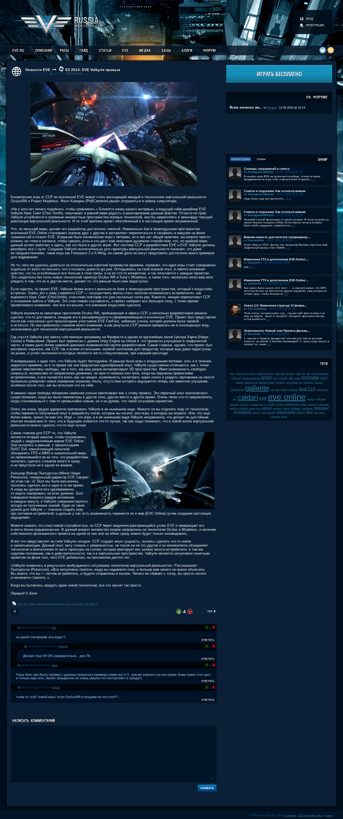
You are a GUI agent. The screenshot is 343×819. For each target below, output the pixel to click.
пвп (303, 373)
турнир (283, 378)
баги (232, 373)
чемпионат (312, 404)
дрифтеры (321, 399)
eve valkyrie (91, 604)
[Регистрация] (312, 25)
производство (251, 382)
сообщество (291, 404)
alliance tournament (251, 378)
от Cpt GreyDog (255, 308)
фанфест (275, 416)
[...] (313, 179)
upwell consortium (265, 373)
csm (263, 412)
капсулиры (324, 404)
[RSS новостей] (330, 50)
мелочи (252, 373)
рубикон (311, 399)
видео (267, 408)
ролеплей (293, 390)
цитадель (308, 382)
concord (236, 378)
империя (290, 373)
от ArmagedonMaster (259, 172)
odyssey (296, 408)
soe (301, 382)
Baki (54, 665)
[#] (19, 627)
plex (308, 373)
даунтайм (274, 390)
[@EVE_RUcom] (322, 50)
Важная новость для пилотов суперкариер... (277, 237)
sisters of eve (242, 373)
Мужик (271, 107)
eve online (29, 604)
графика (307, 408)
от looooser (252, 333)
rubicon (244, 404)
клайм (297, 378)
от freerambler (254, 240)
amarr (266, 377)
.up (51, 73)
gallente (257, 388)
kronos (271, 382)
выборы (256, 412)
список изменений (320, 373)
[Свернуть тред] (14, 646)
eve (20, 604)
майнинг (239, 382)
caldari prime (255, 408)
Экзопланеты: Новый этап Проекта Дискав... (277, 330)
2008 (291, 378)
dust (309, 412)
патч (323, 378)
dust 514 (307, 389)
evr (68, 604)
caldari (248, 397)
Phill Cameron (75, 73)
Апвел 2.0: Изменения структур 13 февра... (275, 305)
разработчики (256, 404)
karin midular (292, 382)
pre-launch (280, 382)
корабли (233, 408)
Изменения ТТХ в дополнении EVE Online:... (276, 259)
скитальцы (237, 389)
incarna (286, 408)
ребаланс (321, 408)
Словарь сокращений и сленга (266, 168)
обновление (286, 412)
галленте (318, 382)
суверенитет (322, 390)
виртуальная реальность (51, 604)
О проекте (290, 815)
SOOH (56, 687)
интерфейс (242, 412)
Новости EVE (37, 70)
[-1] (213, 627)
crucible (243, 408)
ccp (271, 404)
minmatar (310, 377)
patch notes (280, 373)
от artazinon (252, 262)
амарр (284, 416)
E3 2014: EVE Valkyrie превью (92, 70)
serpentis (271, 412)
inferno (301, 412)
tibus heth (263, 382)
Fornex (328, 815)
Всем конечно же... (246, 107)
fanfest (303, 404)
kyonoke (279, 404)
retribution (277, 408)
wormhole (234, 404)
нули (275, 378)
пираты (284, 390)
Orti (54, 627)
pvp (265, 404)
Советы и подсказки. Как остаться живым (274, 191)
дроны (298, 373)
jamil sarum (319, 412)
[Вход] (307, 19)
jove (235, 399)
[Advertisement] (279, 134)
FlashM (63, 646)
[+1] (206, 627)
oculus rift (77, 604)
